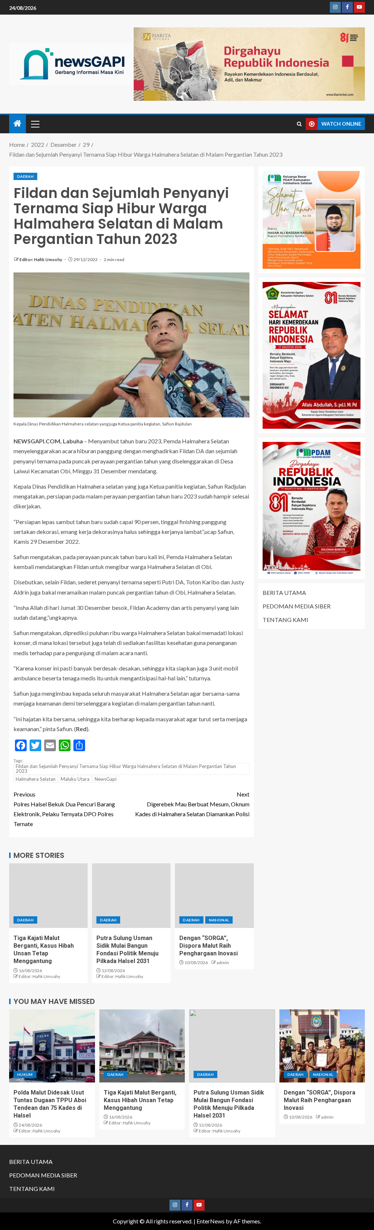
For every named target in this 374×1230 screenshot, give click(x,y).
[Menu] (34, 124)
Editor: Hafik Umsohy (41, 259)
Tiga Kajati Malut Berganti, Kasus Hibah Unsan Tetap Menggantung (140, 1100)
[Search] (299, 124)
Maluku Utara (75, 779)
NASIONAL (219, 920)
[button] (34, 124)
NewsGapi (106, 779)
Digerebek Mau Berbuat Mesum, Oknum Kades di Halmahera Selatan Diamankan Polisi (192, 804)
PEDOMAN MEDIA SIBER (297, 606)
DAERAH (25, 176)
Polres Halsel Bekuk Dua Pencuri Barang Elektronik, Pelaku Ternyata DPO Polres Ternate (64, 809)
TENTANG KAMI (285, 619)
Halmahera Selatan (36, 779)
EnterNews (210, 1221)
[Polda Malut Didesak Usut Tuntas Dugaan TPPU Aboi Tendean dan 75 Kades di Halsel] (52, 1045)
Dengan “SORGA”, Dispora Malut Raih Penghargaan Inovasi (208, 946)
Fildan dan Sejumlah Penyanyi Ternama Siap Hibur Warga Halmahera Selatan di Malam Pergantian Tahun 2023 (126, 768)
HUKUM (25, 1074)
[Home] (18, 123)
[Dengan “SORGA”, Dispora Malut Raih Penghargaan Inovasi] (214, 895)
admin (223, 962)
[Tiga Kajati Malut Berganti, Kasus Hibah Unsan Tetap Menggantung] (48, 895)
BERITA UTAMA (284, 592)
